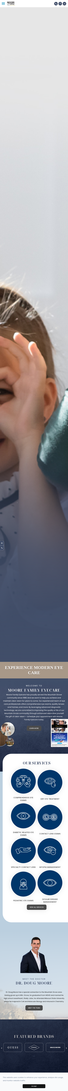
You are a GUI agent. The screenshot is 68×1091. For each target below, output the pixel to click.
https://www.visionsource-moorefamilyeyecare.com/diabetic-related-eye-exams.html (23, 807)
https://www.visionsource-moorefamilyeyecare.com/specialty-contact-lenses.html (23, 841)
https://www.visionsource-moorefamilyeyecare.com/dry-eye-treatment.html (50, 773)
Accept (34, 1086)
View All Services (37, 907)
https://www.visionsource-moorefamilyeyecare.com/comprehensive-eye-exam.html (23, 772)
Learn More (34, 728)
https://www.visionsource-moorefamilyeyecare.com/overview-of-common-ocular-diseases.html (50, 875)
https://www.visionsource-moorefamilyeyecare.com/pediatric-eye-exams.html (23, 875)
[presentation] (1, 1048)
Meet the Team (34, 1008)
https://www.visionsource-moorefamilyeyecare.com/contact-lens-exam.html (50, 808)
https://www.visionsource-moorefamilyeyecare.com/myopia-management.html (50, 841)
